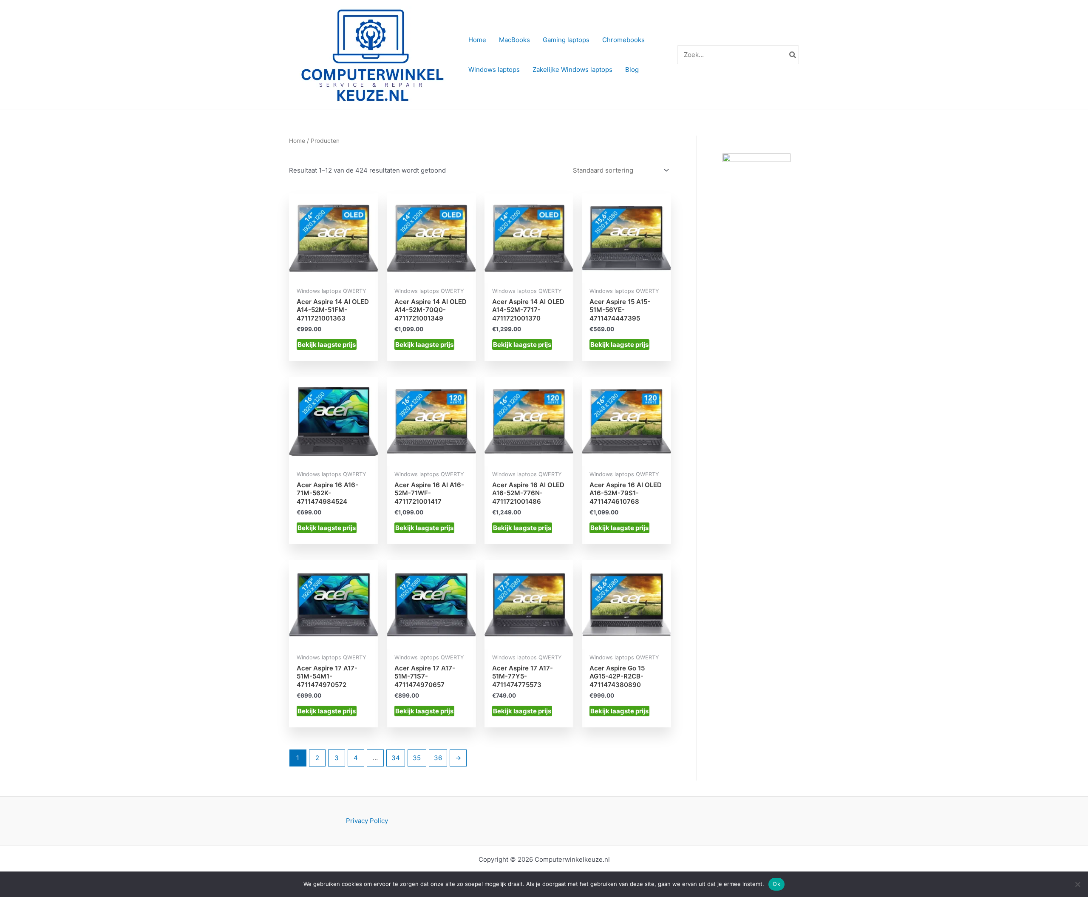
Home (297, 140)
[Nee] (1077, 884)
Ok (776, 883)
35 (417, 758)
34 (395, 758)
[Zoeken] (793, 55)
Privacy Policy (367, 821)
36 (438, 758)
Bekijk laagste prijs (327, 345)
